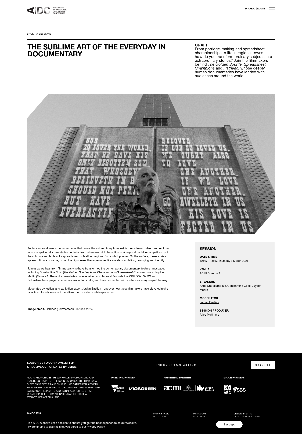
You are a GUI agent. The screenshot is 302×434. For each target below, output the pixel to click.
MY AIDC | (255, 8)
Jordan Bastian (209, 302)
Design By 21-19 (243, 413)
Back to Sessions (39, 33)
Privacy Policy (162, 413)
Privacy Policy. (96, 426)
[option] (151, 164)
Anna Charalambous (213, 285)
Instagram (199, 413)
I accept (229, 424)
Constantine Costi (239, 285)
